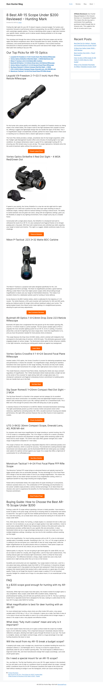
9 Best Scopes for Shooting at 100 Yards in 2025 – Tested (24, 676)
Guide (71, 4)
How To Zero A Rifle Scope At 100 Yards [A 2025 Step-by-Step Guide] (85, 60)
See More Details (36, 458)
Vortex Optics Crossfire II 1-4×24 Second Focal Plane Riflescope (32, 65)
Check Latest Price (36, 151)
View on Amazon (36, 234)
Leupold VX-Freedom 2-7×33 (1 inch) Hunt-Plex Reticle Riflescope (33, 57)
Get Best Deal (36, 384)
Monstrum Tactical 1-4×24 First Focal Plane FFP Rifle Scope (31, 71)
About (91, 4)
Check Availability (36, 420)
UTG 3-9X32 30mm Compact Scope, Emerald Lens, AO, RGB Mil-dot (33, 69)
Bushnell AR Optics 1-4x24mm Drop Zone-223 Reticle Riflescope (33, 63)
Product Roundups (13, 672)
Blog (85, 4)
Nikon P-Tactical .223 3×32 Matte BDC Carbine (26, 61)
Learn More (36, 348)
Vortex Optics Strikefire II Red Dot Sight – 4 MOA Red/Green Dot (32, 59)
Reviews (78, 4)
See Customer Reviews (36, 312)
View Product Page (36, 496)
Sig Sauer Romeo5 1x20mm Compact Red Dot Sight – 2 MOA (31, 67)
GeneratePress (62, 684)
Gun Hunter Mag (14, 4)
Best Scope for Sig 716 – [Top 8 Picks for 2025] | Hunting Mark (25, 674)
